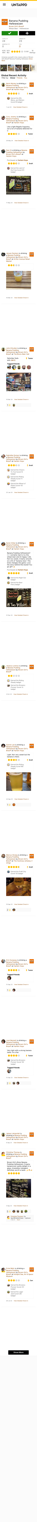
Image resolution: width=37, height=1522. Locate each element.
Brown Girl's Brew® (16, 26)
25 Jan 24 (9, 492)
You (25, 78)
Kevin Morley (11, 83)
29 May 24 (9, 140)
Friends (19, 78)
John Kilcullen (11, 348)
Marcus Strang (11, 855)
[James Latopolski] (21, 1211)
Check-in (10, 33)
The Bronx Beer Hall (21, 354)
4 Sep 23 (9, 1206)
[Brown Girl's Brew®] (13, 804)
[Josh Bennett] (13, 990)
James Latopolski (13, 1133)
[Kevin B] (25, 1211)
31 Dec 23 (9, 615)
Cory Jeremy (11, 117)
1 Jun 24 (8, 107)
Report (18, 1219)
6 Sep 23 (9, 1142)
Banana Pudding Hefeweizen (12, 86)
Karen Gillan (11, 543)
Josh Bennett (11, 1040)
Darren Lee (10, 745)
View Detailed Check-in (20, 107)
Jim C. (13, 360)
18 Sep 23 (9, 904)
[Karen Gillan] (13, 909)
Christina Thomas (13, 1152)
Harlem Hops (19, 89)
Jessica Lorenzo (12, 666)
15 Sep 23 (9, 984)
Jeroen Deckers (12, 253)
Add (27, 33)
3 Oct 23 (9, 694)
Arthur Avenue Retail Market (18, 260)
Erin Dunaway (11, 960)
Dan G (8, 150)
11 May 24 (9, 202)
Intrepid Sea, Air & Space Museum (19, 1275)
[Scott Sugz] (13, 405)
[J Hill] (13, 1083)
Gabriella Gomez (12, 455)
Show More (18, 1352)
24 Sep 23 (9, 799)
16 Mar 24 (9, 297)
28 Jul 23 (9, 1301)
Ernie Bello (10, 1268)
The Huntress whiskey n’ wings (19, 862)
